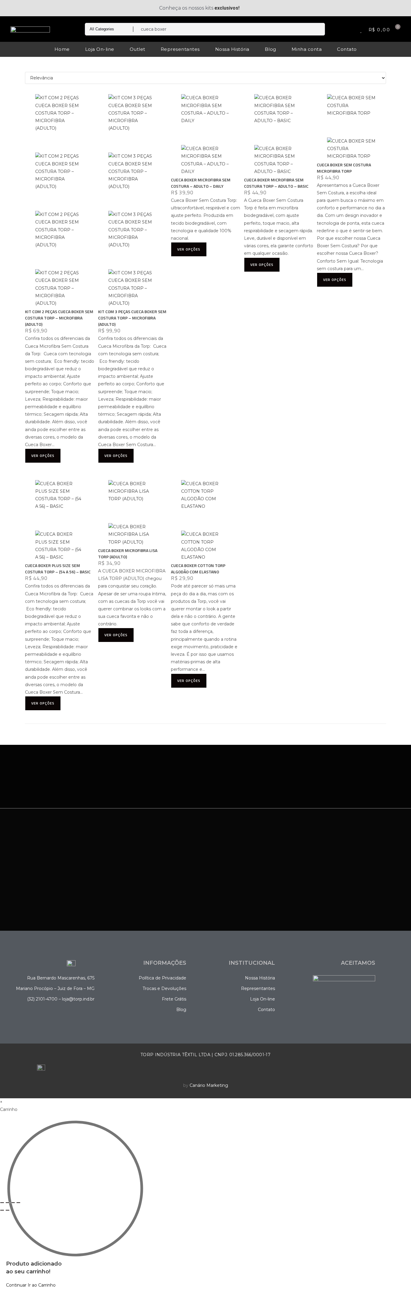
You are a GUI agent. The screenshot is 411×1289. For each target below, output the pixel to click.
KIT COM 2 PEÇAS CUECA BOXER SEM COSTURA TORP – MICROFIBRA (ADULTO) (59, 317)
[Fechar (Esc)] (18, 1202)
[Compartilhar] (13, 1202)
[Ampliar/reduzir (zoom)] (2, 1202)
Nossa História (232, 49)
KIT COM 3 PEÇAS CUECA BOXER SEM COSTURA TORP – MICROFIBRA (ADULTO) (132, 317)
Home (62, 49)
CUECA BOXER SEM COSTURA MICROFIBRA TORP (344, 168)
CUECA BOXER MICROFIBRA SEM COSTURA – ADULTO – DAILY (200, 183)
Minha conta (307, 49)
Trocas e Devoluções (164, 988)
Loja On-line (99, 49)
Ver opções (42, 455)
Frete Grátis (174, 999)
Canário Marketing (209, 1085)
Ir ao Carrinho (42, 1285)
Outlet (137, 49)
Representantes (180, 49)
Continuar (16, 1285)
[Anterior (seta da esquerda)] (2, 1210)
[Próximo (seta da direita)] (7, 1210)
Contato (347, 49)
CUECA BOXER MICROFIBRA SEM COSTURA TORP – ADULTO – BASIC (276, 183)
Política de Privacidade (162, 978)
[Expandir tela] (7, 1202)
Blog (270, 49)
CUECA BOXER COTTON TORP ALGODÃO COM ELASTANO (198, 568)
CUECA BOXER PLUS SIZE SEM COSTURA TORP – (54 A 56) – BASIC (58, 568)
